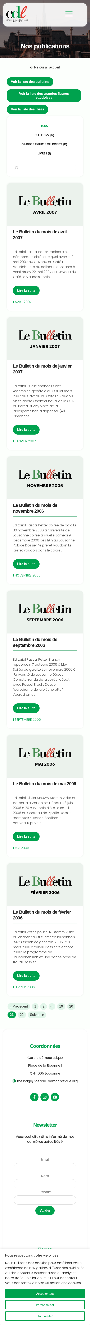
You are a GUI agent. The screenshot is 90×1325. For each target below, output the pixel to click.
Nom (45, 1176)
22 (22, 1015)
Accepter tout (45, 1293)
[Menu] (67, 14)
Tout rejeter (45, 1316)
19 (61, 1006)
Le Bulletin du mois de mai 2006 (44, 783)
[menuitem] (67, 14)
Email (45, 1159)
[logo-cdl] (32, 14)
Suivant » (37, 1015)
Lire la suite (26, 290)
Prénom (45, 1192)
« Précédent (19, 1006)
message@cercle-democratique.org (47, 1081)
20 (71, 1006)
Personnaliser (45, 1305)
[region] (45, 1287)
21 (12, 1015)
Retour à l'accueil (47, 67)
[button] (44, 126)
